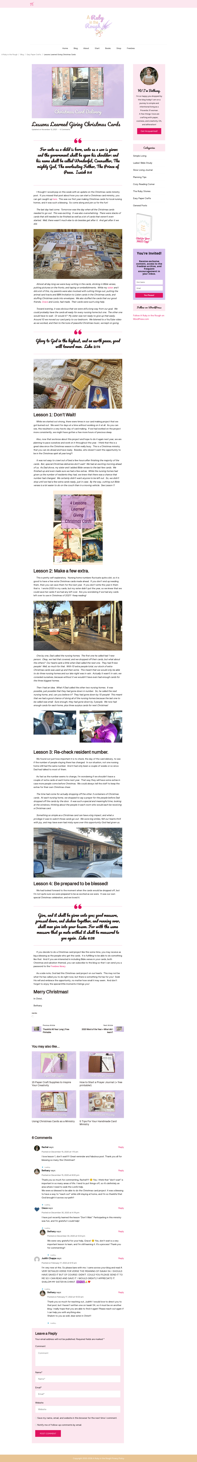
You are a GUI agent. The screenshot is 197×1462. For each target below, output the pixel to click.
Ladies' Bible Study (142, 162)
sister (110, 287)
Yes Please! (149, 295)
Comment (40, 1346)
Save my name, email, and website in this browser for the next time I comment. (77, 1418)
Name (38, 1372)
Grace (45, 301)
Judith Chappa (49, 1258)
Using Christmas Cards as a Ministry (53, 1121)
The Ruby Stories (141, 191)
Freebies (131, 48)
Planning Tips (139, 177)
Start (97, 48)
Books (108, 48)
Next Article (108, 1025)
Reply (121, 1147)
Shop (118, 48)
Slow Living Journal (143, 170)
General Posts (140, 205)
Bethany (46, 1170)
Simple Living (139, 155)
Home (65, 48)
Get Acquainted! (149, 131)
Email (38, 1387)
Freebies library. (58, 966)
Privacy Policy (118, 1458)
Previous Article (49, 1025)
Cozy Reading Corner (144, 184)
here (55, 199)
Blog (76, 48)
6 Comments (65, 129)
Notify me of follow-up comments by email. (59, 1425)
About (86, 48)
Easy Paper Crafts (142, 198)
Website (39, 1402)
